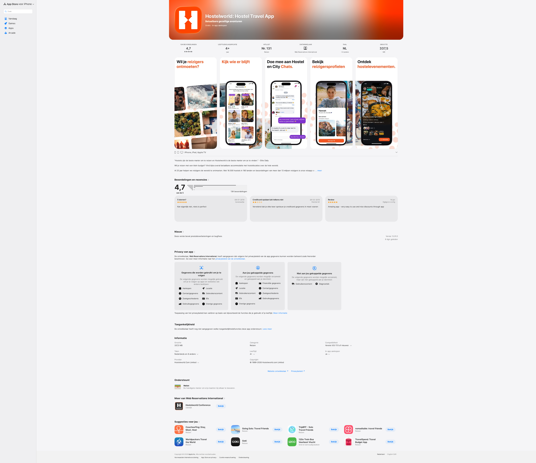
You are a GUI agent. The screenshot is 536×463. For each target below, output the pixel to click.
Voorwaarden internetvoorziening (186, 457)
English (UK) (391, 454)
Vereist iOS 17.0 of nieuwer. (337, 345)
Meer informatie (280, 313)
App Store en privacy (208, 457)
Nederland (381, 454)
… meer (318, 170)
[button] (18, 19)
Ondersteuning (244, 457)
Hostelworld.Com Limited (185, 362)
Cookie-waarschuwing (227, 457)
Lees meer (267, 329)
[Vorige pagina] (172, 103)
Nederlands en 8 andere (185, 354)
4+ (251, 354)
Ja (326, 354)
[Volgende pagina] (401, 103)
